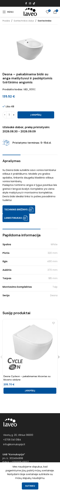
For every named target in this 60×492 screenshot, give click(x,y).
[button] (30, 391)
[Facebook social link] (26, 3)
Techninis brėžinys (16, 209)
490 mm (52, 261)
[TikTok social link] (34, 3)
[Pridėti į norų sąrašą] (53, 323)
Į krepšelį (35, 114)
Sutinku (30, 485)
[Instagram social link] (30, 3)
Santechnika (44, 20)
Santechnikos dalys (24, 20)
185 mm (53, 278)
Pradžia (6, 20)
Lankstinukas (13, 218)
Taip (55, 287)
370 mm (53, 270)
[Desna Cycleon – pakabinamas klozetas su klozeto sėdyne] (30, 346)
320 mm (53, 253)
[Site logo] (30, 11)
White (54, 244)
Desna (54, 295)
